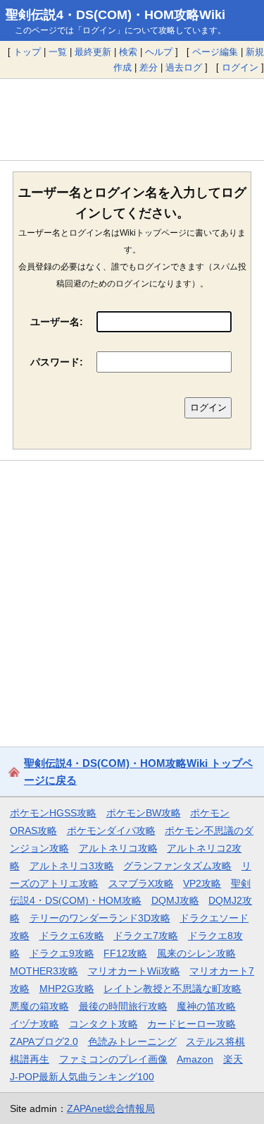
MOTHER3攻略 (44, 971)
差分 (148, 67)
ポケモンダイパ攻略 (111, 830)
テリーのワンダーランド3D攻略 (100, 918)
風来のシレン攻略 (196, 953)
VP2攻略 (202, 883)
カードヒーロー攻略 (191, 1023)
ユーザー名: (56, 321)
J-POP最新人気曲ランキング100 (82, 1076)
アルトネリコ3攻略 (72, 865)
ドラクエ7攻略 (145, 935)
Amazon (195, 1059)
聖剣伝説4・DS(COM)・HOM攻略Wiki (115, 15)
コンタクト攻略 (103, 1023)
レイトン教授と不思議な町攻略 (172, 988)
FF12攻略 (125, 953)
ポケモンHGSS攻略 (53, 812)
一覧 (58, 52)
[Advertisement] (132, 119)
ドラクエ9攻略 (62, 953)
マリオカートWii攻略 (134, 971)
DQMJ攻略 (175, 900)
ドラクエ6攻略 (71, 935)
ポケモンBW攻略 (143, 812)
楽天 (233, 1059)
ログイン (240, 67)
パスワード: (56, 362)
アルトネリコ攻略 (118, 848)
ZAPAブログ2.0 (44, 1041)
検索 (128, 52)
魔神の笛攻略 (206, 1006)
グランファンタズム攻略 (177, 865)
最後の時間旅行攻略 (123, 1006)
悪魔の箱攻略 (39, 1006)
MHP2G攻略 (66, 988)
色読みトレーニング (132, 1041)
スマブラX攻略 (141, 883)
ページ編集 (215, 52)
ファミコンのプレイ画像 (113, 1059)
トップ (27, 52)
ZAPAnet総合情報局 (111, 1108)
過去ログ (183, 67)
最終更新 (93, 52)
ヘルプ (158, 52)
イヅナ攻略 (34, 1023)
